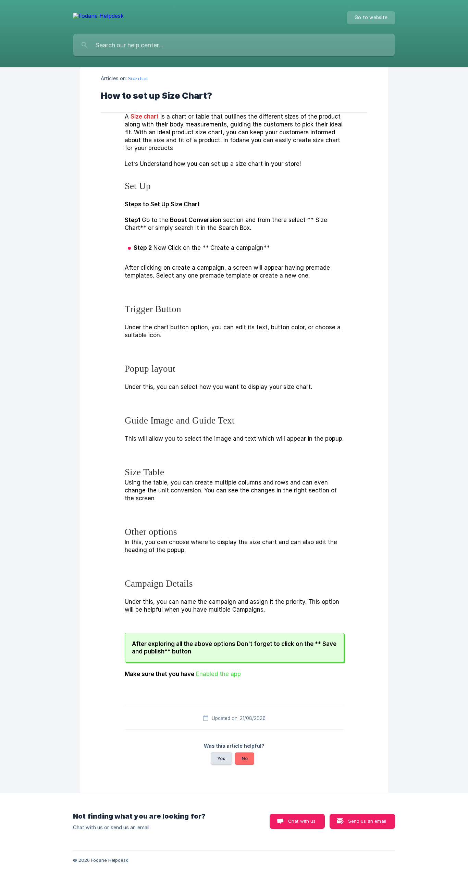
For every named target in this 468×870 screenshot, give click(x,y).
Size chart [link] (138, 78)
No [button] (245, 758)
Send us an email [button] (367, 821)
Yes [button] (221, 758)
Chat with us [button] (302, 821)
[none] (98, 17)
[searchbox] (234, 45)
